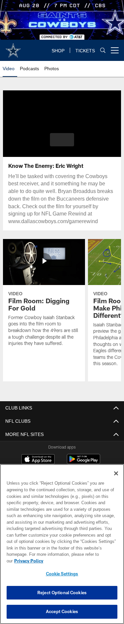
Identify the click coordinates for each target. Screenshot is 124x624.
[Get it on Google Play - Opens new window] (83, 462)
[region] (62, 547)
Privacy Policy (79, 560)
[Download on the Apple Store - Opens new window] (38, 459)
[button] (62, 139)
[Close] (116, 480)
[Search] (102, 50)
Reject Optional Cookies (62, 592)
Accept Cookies (62, 611)
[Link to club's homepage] (13, 47)
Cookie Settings (62, 573)
